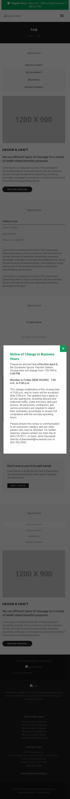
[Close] (63, 348)
